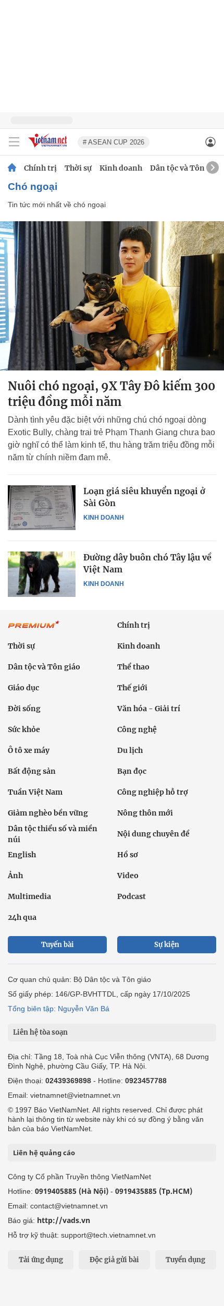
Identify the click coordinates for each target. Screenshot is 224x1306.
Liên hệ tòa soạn (40, 1032)
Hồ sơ (127, 854)
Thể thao (133, 667)
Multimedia (29, 896)
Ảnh (15, 875)
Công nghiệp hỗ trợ (152, 792)
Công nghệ (137, 729)
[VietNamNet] (12, 168)
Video (128, 875)
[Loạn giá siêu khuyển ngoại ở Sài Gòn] (42, 507)
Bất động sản (32, 771)
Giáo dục (23, 687)
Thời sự (78, 168)
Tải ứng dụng (41, 1259)
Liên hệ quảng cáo (44, 1152)
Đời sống (24, 708)
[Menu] (14, 142)
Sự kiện (166, 944)
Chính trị (40, 168)
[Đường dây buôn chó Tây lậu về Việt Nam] (42, 574)
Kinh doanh (120, 168)
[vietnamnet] (49, 147)
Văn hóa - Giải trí (148, 708)
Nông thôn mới (145, 813)
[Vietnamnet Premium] (34, 629)
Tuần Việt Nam (35, 792)
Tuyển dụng (185, 1259)
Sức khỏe (24, 729)
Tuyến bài (57, 944)
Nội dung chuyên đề (153, 833)
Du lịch (130, 750)
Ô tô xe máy (28, 750)
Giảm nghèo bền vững (48, 813)
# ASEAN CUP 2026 (113, 142)
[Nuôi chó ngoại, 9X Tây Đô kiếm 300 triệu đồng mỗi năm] (112, 295)
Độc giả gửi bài (114, 1259)
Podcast (131, 896)
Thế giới (132, 687)
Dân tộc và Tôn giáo (186, 168)
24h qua (22, 917)
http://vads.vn (63, 1220)
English (22, 854)
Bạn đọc (131, 771)
